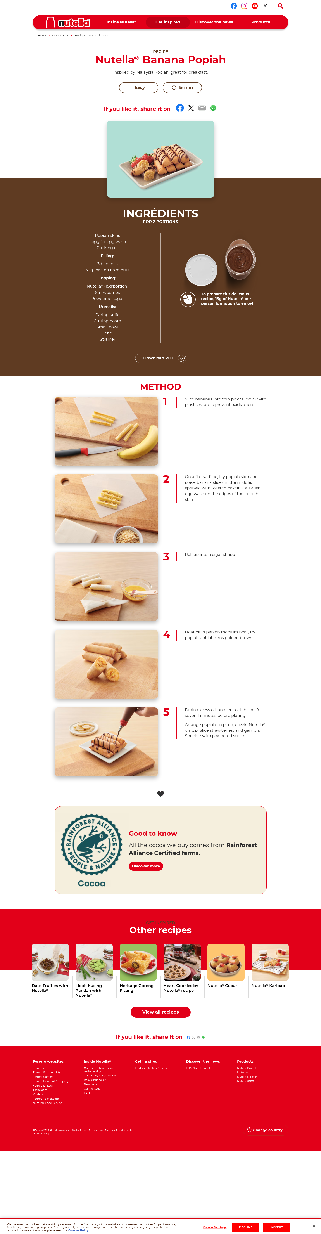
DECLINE (245, 1227)
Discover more (146, 866)
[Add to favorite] (160, 794)
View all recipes (160, 1012)
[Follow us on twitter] (265, 6)
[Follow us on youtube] (255, 6)
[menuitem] (121, 22)
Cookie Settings (214, 1227)
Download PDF (158, 358)
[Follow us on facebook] (234, 6)
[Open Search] (280, 6)
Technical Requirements (118, 1130)
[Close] (314, 1226)
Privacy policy (41, 1133)
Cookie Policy (79, 1130)
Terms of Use (96, 1130)
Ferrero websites (48, 1061)
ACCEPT (277, 1227)
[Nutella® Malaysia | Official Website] (68, 22)
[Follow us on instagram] (244, 6)
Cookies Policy (78, 1230)
